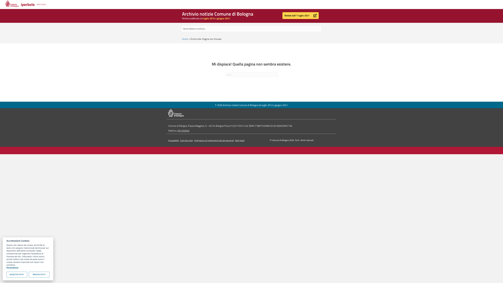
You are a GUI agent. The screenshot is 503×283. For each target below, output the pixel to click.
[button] (300, 15)
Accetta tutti (17, 274)
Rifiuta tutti (39, 274)
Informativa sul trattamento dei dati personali (214, 140)
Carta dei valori (186, 140)
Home (185, 39)
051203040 (183, 130)
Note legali (239, 140)
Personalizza (12, 267)
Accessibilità (173, 140)
